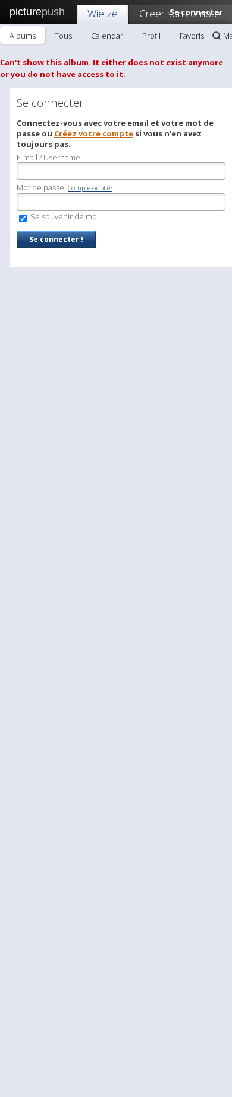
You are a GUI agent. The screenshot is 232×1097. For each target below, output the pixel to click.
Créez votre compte (93, 133)
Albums (23, 35)
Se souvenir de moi (64, 216)
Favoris (192, 35)
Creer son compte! (180, 13)
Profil (151, 35)
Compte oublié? (90, 187)
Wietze (102, 13)
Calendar (107, 35)
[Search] (216, 35)
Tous (63, 35)
